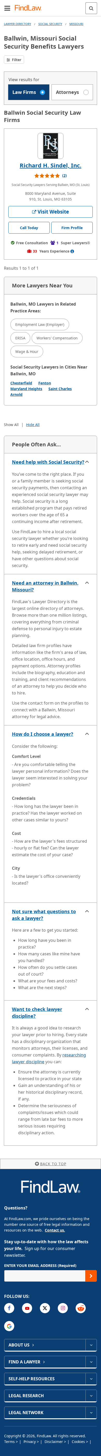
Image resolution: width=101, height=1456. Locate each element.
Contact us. (55, 1230)
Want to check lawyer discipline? (37, 1012)
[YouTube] (27, 1308)
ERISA (20, 338)
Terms (10, 1441)
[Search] (91, 8)
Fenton (44, 383)
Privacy (30, 1441)
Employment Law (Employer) (39, 324)
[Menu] (7, 8)
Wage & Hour (26, 351)
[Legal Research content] (91, 1395)
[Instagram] (63, 1308)
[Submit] (91, 1276)
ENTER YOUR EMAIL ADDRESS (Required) (40, 1265)
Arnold (16, 394)
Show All (11, 424)
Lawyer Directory (17, 24)
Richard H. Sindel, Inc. (50, 165)
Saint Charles (60, 388)
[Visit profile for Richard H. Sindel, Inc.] (50, 146)
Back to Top (53, 1163)
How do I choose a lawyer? (42, 734)
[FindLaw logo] (29, 8)
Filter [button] (16, 59)
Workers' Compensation (57, 338)
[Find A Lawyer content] (91, 1362)
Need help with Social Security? (48, 462)
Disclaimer (54, 1441)
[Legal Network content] (91, 1412)
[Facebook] (9, 1308)
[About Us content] (91, 1345)
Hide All (33, 424)
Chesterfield (21, 383)
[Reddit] (81, 1308)
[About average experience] (72, 251)
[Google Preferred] (9, 1326)
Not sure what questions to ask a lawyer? (44, 914)
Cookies (79, 1441)
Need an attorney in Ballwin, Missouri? (45, 586)
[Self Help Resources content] (91, 1378)
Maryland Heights (26, 388)
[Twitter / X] (45, 1308)
